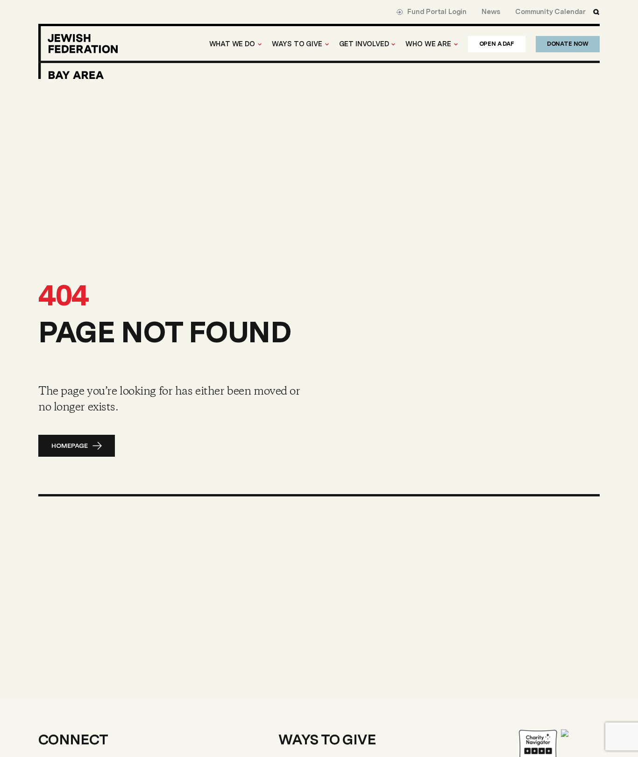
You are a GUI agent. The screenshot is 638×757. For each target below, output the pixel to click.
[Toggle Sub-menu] (260, 44)
